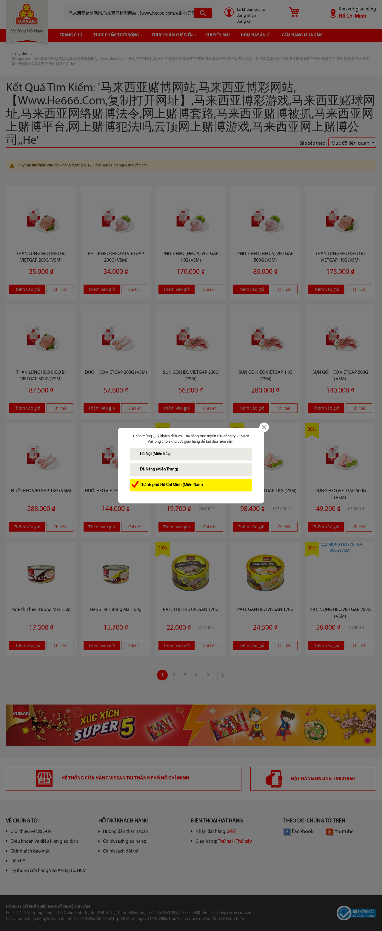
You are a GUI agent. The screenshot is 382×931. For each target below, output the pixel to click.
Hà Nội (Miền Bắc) (155, 454)
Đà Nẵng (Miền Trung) (159, 469)
